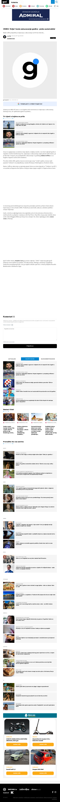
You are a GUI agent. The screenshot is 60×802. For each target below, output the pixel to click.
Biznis (58, 6)
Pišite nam (15, 797)
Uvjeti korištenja (39, 797)
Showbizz (24, 6)
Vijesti (16, 6)
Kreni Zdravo (12, 792)
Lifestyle (33, 6)
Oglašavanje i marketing (29, 797)
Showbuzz (36, 789)
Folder (6, 792)
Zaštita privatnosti (48, 797)
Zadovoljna (24, 789)
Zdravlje (50, 6)
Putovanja (41, 6)
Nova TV (4, 789)
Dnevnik (12, 789)
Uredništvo (21, 797)
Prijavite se (30, 346)
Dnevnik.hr (8, 6)
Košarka (14, 2)
